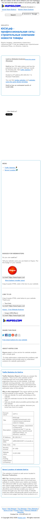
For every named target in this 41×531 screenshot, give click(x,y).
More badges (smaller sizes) (15, 280)
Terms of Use (8, 510)
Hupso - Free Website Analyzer (13, 309)
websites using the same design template (20, 81)
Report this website (30, 59)
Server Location (10, 170)
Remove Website (31, 510)
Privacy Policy (19, 510)
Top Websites (22, 509)
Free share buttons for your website (14, 340)
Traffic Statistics (10, 167)
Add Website (12, 509)
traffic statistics (25, 70)
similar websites (20, 80)
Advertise (20, 512)
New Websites (33, 509)
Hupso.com (22, 517)
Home (4, 509)
